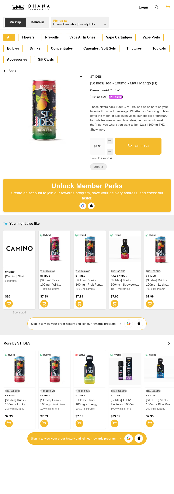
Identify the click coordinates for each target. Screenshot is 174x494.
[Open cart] (167, 7)
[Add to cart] (9, 304)
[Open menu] (5, 7)
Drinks (98, 166)
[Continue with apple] (91, 205)
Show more (97, 129)
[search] (81, 77)
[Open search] (156, 7)
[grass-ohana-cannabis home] (31, 7)
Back (12, 71)
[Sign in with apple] (139, 323)
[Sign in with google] (128, 323)
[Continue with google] (82, 205)
